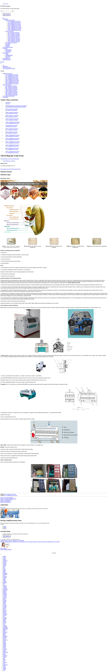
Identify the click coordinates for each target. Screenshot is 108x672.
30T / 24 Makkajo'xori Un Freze (14, 24)
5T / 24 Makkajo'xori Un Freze (14, 21)
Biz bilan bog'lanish (7, 59)
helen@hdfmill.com (7, 536)
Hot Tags (10, 540)
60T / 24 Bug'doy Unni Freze (14, 33)
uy (3, 17)
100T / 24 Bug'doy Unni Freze (14, 35)
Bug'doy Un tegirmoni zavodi (6, 499)
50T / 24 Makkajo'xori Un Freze (14, 25)
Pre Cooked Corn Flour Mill (11, 42)
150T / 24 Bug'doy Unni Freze (14, 38)
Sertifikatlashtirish (9, 55)
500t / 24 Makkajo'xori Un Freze (14, 30)
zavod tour (8, 57)
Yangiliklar (5, 48)
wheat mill (8, 46)
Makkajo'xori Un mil (17, 541)
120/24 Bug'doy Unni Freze (13, 37)
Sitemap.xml (15, 540)
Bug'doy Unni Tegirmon (5, 501)
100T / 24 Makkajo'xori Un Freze (14, 26)
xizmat (7, 54)
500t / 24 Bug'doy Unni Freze (14, 41)
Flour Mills (57, 541)
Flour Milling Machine (50, 541)
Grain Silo (8, 103)
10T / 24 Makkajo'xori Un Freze (14, 22)
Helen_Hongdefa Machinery (6, 549)
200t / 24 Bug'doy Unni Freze (14, 39)
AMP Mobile (21, 540)
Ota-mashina (8, 43)
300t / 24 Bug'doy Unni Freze (14, 40)
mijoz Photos (8, 56)
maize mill (8, 44)
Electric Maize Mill (41, 541)
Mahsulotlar (5, 18)
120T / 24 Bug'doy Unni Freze (9, 68)
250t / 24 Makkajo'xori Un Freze (14, 29)
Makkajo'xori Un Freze (10, 20)
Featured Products (4, 540)
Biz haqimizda (6, 52)
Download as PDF (16, 169)
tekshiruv (2, 524)
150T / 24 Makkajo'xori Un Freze (14, 28)
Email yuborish (3, 548)
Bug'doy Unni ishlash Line (5, 502)
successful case (8, 50)
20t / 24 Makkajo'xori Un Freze (14, 23)
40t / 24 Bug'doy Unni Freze (13, 32)
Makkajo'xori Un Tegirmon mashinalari (29, 541)
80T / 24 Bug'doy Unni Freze (14, 34)
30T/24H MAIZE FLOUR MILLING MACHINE (16, 106)
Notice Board (8, 51)
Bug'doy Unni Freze (10, 31)
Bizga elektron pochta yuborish (6, 169)
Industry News (8, 49)
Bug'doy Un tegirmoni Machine (6, 497)
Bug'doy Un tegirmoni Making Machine (8, 498)
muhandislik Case (6, 58)
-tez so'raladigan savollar (8, 47)
